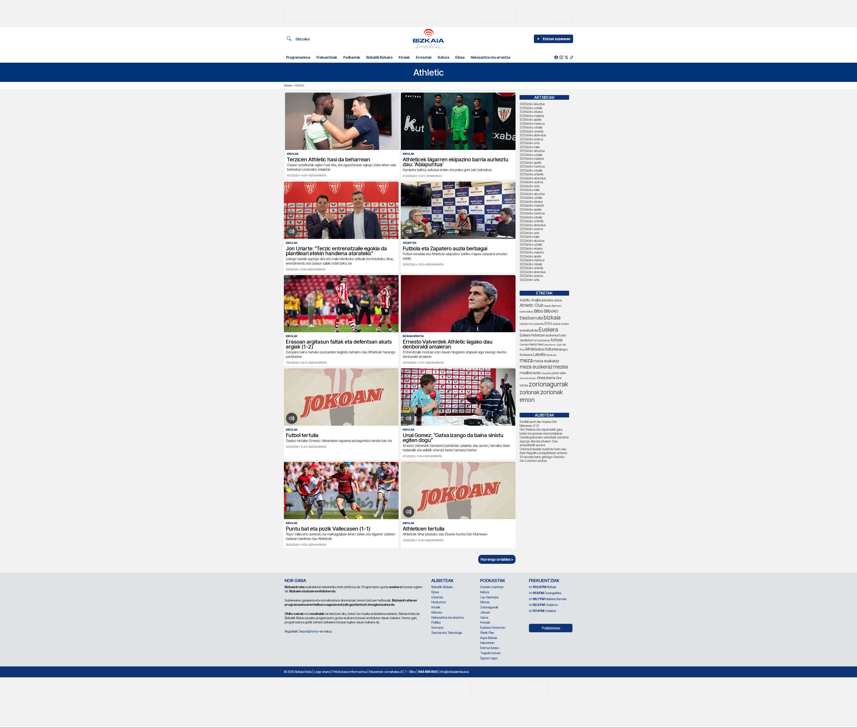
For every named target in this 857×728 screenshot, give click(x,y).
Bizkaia (544, 587)
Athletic (558, 300)
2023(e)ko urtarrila (531, 268)
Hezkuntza (438, 602)
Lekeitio (539, 354)
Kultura (443, 57)
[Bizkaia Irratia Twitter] (566, 57)
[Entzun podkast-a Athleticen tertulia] (408, 511)
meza (526, 360)
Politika (436, 622)
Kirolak (404, 57)
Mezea (484, 602)
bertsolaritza (526, 311)
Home (288, 85)
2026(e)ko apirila (530, 119)
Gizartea (437, 597)
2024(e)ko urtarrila (531, 221)
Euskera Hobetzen (532, 335)
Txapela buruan (490, 653)
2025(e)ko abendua (533, 135)
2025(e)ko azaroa (531, 139)
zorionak (529, 392)
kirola (530, 349)
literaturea (551, 355)
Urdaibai (544, 611)
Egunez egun (488, 658)
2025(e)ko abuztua (532, 151)
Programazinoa (298, 57)
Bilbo (538, 311)
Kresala (485, 622)
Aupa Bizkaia (488, 638)
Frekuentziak (326, 57)
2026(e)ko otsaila (531, 127)
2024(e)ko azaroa (531, 182)
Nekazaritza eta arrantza (490, 57)
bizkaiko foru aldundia (532, 324)
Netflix (536, 373)
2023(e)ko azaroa (531, 229)
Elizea (459, 57)
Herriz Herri (536, 344)
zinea (541, 377)
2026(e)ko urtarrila (531, 131)
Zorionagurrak (489, 607)
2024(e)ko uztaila (531, 197)
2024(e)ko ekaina (531, 201)
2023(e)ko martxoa (532, 260)
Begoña (547, 306)
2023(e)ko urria (529, 233)
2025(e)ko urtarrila (531, 174)
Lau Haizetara (489, 597)
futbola (556, 339)
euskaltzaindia (529, 330)
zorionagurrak (548, 384)
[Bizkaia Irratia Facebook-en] (556, 57)
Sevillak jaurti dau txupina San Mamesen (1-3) (538, 423)
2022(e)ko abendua (532, 272)
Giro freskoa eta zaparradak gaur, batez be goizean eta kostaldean (541, 431)
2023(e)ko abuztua (532, 241)
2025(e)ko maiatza (532, 158)
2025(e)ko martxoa (532, 166)
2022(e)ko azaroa (531, 276)
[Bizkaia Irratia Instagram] (561, 57)
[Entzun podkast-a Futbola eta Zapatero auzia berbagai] (408, 231)
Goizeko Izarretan (491, 587)
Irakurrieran (549, 344)
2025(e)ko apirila (530, 162)
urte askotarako (528, 378)
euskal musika (561, 324)
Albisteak (442, 580)
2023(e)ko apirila (530, 256)
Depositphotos (308, 631)
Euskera (548, 329)
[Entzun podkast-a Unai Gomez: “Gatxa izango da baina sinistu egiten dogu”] (408, 418)
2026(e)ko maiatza (532, 116)
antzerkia (547, 300)
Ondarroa (545, 605)
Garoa (484, 617)
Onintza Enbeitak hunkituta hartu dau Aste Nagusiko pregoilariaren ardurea (543, 451)
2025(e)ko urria (529, 143)
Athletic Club (531, 305)
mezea (560, 367)
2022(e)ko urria (529, 280)
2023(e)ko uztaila (531, 244)
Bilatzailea (302, 39)
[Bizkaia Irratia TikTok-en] (571, 57)
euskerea (551, 335)
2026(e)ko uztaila (531, 108)
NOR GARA (295, 580)
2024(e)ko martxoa (532, 213)
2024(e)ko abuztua (532, 194)
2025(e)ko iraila (529, 147)
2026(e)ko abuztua (532, 104)
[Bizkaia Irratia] (428, 39)
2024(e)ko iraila (529, 190)
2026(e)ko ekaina (531, 112)
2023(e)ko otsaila (531, 264)
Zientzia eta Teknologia (446, 633)
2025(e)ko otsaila (531, 170)
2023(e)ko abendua (532, 225)
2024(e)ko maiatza (532, 205)
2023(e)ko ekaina (531, 248)
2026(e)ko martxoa (532, 123)
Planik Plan (487, 633)
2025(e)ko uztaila (531, 155)
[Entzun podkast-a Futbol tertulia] (291, 418)
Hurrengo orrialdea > (497, 559)
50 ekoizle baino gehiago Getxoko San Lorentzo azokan (542, 459)
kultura (539, 349)
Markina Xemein (549, 599)
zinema (550, 378)
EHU (548, 323)
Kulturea (551, 349)
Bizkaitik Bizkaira (379, 57)
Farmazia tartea (541, 340)
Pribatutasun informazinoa (349, 672)
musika (525, 372)
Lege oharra (322, 672)
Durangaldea (547, 593)
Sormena (437, 627)
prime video (559, 373)
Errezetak (423, 57)
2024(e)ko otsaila (531, 217)
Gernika (524, 344)
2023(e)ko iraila (529, 237)
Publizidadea (551, 628)
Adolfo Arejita (530, 300)
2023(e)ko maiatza (532, 252)
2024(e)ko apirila (530, 209)
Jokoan (485, 612)
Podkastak (351, 57)
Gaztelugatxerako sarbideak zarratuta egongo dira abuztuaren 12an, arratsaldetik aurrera (544, 441)
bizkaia (551, 317)
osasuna (546, 373)
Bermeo (556, 305)
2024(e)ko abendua (533, 178)
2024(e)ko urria (529, 186)
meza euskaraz (546, 360)
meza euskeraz (536, 367)
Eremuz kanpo (489, 648)
